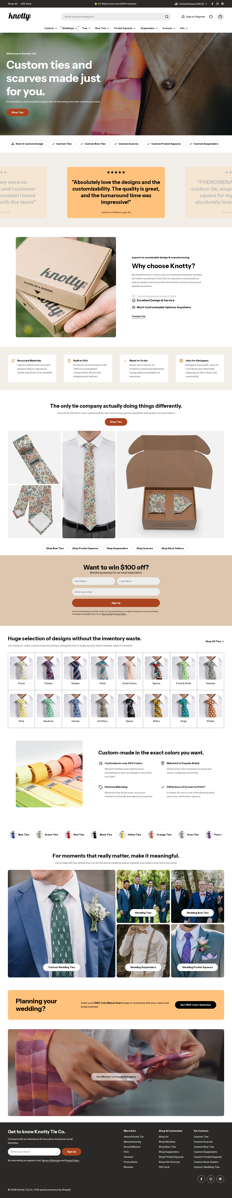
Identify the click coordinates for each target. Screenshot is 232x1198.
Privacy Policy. (72, 1160)
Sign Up (116, 602)
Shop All (13, 3)
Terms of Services (50, 1160)
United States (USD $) (191, 3)
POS (36, 1189)
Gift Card (26, 3)
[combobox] (116, 17)
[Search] (167, 17)
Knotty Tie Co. (25, 1189)
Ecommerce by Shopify (58, 1189)
